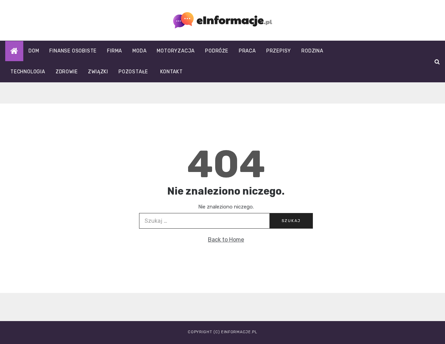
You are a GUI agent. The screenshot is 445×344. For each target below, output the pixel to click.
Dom (34, 51)
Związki (98, 72)
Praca (247, 51)
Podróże (216, 51)
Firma (114, 51)
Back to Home (226, 239)
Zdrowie (67, 72)
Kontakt (171, 72)
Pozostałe (133, 72)
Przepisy (278, 51)
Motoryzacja (176, 51)
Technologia (27, 72)
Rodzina (312, 51)
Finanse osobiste (73, 51)
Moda (139, 51)
